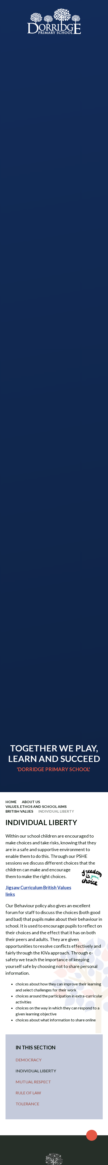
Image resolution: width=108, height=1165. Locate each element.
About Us (31, 802)
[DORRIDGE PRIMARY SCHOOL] (54, 21)
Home (11, 802)
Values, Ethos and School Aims (36, 806)
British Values (19, 811)
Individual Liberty (56, 811)
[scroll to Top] (91, 1135)
